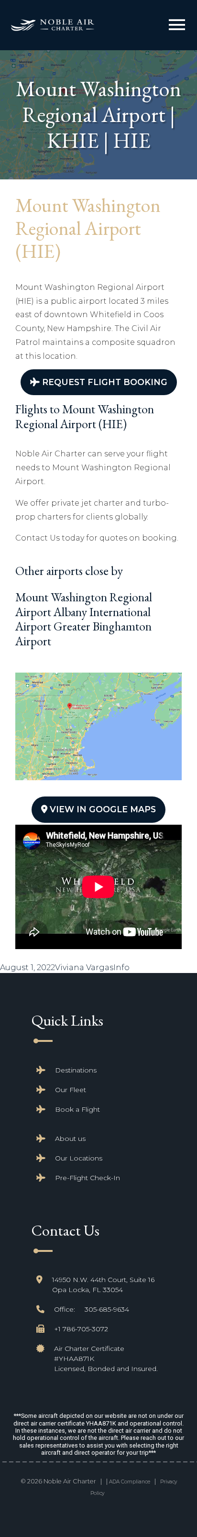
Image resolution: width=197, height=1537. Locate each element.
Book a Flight (77, 1109)
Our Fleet (70, 1089)
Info (121, 967)
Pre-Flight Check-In (87, 1177)
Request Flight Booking (103, 382)
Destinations (76, 1070)
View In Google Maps (101, 809)
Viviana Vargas (84, 967)
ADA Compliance (129, 1482)
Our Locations (78, 1158)
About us (70, 1138)
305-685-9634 (107, 1309)
